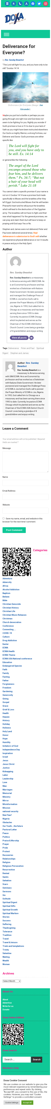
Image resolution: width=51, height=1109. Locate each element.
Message (7, 448)
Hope (5, 738)
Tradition (7, 935)
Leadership (8, 779)
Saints (5, 877)
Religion (6, 862)
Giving (5, 699)
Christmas (7, 618)
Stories (6, 917)
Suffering (7, 924)
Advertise (7, 1003)
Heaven (6, 717)
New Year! (7, 815)
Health (6, 713)
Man (5, 786)
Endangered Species (12, 666)
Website (6, 505)
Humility (6, 742)
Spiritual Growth (10, 910)
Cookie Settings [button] (11, 1103)
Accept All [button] (27, 1103)
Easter (6, 644)
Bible (5, 600)
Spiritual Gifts (9, 906)
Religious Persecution (13, 866)
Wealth (6, 960)
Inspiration (8, 753)
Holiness (7, 728)
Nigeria (6, 819)
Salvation (7, 880)
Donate (6, 1009)
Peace (5, 833)
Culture (6, 637)
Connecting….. (9, 629)
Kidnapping (8, 771)
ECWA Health (9, 651)
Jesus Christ (8, 764)
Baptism (6, 593)
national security (10, 811)
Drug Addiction (10, 640)
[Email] (31, 338)
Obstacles (7, 822)
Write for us (8, 1006)
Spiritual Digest (10, 902)
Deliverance (13, 348)
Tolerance (7, 931)
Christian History (11, 608)
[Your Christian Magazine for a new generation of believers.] (15, 18)
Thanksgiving (9, 928)
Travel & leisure (10, 942)
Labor (5, 775)
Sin (4, 895)
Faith (5, 669)
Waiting (6, 957)
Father (6, 680)
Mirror (6, 800)
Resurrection (9, 870)
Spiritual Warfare (10, 913)
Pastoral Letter (10, 829)
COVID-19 (7, 633)
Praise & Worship (11, 840)
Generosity (8, 695)
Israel (5, 757)
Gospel (6, 702)
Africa (5, 586)
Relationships (9, 859)
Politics (6, 837)
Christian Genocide (12, 604)
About (5, 999)
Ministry (6, 797)
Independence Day (11, 750)
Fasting (6, 677)
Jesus (5, 760)
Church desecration (12, 622)
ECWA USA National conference (17, 659)
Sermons (7, 891)
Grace (5, 706)
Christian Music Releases (14, 615)
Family (6, 673)
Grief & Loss (8, 709)
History (6, 720)
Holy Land (7, 731)
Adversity (7, 582)
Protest (6, 851)
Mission (6, 808)
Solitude (6, 899)
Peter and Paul (27, 348)
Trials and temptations (13, 946)
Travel (6, 939)
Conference (8, 626)
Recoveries (8, 855)
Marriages (7, 790)
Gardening (7, 691)
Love (5, 782)
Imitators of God (10, 746)
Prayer (6, 844)
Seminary (7, 888)
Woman (6, 964)
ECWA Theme (9, 655)
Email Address (9, 491)
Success (7, 920)
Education (7, 662)
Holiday (6, 724)
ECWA (5, 648)
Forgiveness (8, 684)
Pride (5, 848)
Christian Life (9, 611)
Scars (5, 884)
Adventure (7, 578)
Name (5, 477)
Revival (6, 873)
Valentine (7, 953)
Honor (5, 735)
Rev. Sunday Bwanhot (14, 60)
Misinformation (10, 804)
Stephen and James (19, 353)
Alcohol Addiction (11, 589)
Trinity (6, 950)
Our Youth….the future (13, 826)
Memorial (7, 793)
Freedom (7, 688)
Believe (6, 597)
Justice (6, 768)
